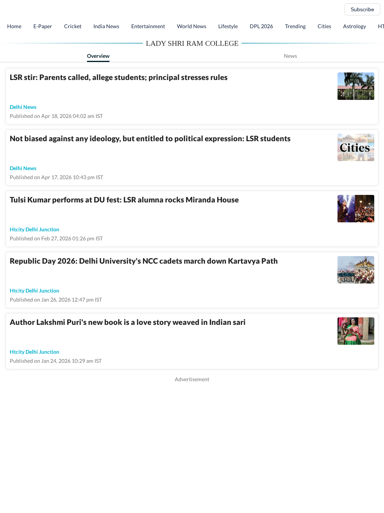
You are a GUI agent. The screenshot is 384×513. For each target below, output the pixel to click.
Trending (295, 26)
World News (191, 26)
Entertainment (148, 26)
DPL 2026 (261, 26)
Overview (98, 56)
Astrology (354, 26)
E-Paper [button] (42, 26)
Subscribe (362, 9)
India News (106, 26)
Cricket (72, 26)
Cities (324, 26)
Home (14, 26)
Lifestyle (228, 26)
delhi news (23, 107)
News (290, 56)
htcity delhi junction (34, 229)
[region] (192, 435)
